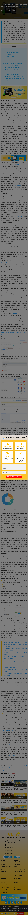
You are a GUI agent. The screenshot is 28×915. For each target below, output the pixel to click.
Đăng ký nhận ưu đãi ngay (14, 476)
